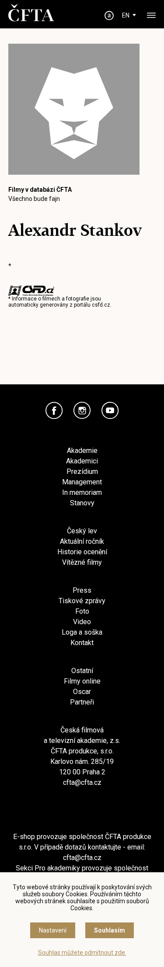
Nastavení (52, 930)
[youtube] (110, 410)
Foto (82, 611)
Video (82, 622)
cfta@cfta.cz (82, 782)
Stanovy (82, 503)
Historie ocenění (82, 552)
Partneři (82, 702)
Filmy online (82, 681)
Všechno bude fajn (34, 198)
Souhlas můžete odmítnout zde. (82, 952)
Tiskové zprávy (82, 601)
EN (125, 15)
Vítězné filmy (82, 562)
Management (82, 482)
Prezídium (82, 471)
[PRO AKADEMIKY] (109, 15)
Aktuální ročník (82, 541)
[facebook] (54, 410)
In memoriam (82, 492)
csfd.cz (101, 305)
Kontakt (82, 643)
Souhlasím (109, 930)
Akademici (82, 461)
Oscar (82, 691)
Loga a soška (82, 632)
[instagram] (82, 410)
